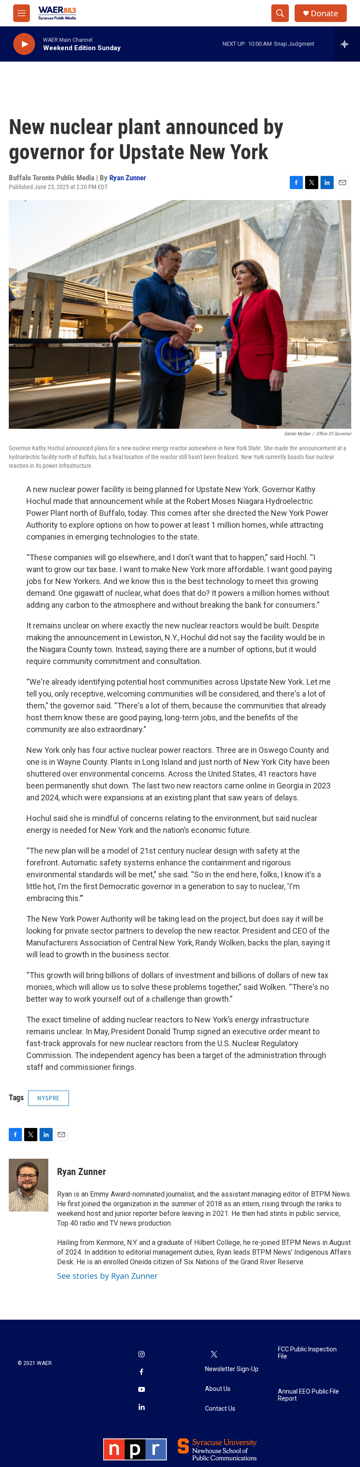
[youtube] (141, 1390)
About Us (217, 1389)
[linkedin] (141, 1407)
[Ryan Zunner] (28, 1185)
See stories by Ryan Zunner (107, 1275)
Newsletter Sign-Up (232, 1369)
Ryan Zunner (127, 177)
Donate (324, 13)
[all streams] (347, 44)
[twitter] (214, 1355)
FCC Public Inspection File (307, 1353)
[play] (24, 44)
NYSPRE (48, 1098)
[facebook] (141, 1372)
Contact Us (220, 1408)
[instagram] (141, 1355)
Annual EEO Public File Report (308, 1395)
